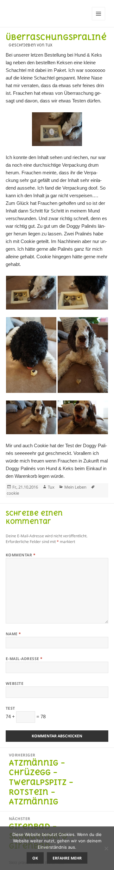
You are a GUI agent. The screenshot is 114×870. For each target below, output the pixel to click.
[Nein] (106, 848)
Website (14, 683)
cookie (13, 493)
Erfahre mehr (67, 858)
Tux (51, 487)
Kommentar (20, 555)
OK (35, 858)
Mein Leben (75, 487)
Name (13, 634)
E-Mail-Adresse (24, 658)
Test (10, 708)
